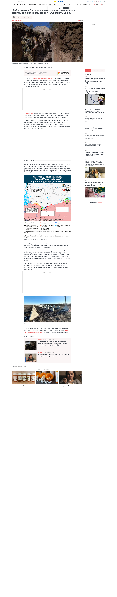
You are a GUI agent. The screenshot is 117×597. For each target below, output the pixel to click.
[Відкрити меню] (13, 1)
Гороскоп (105, 4)
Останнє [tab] (88, 70)
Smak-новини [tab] (95, 70)
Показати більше (92, 202)
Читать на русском (17, 20)
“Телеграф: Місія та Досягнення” (82, 4)
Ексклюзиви (57, 4)
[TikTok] (100, 2)
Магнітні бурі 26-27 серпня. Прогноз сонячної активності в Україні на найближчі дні (95, 137)
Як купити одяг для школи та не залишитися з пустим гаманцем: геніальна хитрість (94, 128)
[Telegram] (92, 2)
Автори (97, 4)
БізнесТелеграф (67, 4)
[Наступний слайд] (106, 4)
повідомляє (29, 113)
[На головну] (58, 1)
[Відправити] (28, 2)
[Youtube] (94, 2)
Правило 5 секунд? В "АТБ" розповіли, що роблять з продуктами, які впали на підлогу (94, 111)
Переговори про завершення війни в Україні (24, 4)
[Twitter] (96, 2)
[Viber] (90, 1)
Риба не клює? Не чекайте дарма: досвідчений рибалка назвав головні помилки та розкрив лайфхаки (95, 81)
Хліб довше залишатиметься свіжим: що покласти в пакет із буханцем (93, 145)
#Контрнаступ (19, 366)
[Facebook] (88, 2)
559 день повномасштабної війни (41, 78)
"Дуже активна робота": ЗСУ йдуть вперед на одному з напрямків (53, 355)
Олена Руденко (18, 17)
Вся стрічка (88, 74)
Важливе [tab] (102, 70)
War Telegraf (41, 339)
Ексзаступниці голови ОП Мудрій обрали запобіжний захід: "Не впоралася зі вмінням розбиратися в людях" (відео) (95, 91)
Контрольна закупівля (45, 4)
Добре (65, 8)
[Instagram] (98, 2)
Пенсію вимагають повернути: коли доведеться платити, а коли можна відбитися (95, 184)
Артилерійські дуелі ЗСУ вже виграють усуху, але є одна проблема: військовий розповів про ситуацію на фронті (52, 343)
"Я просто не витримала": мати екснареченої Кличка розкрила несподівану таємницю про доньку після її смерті (94, 163)
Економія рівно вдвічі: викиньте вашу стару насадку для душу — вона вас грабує (94, 154)
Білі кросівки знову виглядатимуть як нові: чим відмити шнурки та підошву (94, 120)
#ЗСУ (25, 366)
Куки (60, 8)
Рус (104, 1)
